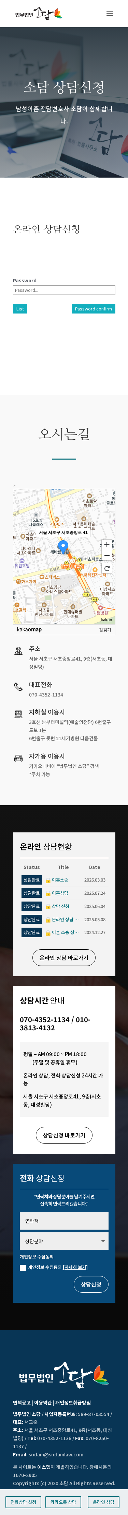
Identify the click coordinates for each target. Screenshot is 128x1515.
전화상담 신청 (23, 1502)
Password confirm (93, 308)
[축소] (107, 555)
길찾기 (105, 629)
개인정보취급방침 (73, 1402)
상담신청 (91, 1284)
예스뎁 (44, 1466)
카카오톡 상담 (63, 1502)
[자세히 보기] (75, 1267)
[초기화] (107, 568)
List (20, 308)
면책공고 (22, 1402)
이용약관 (43, 1402)
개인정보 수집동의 (58, 1267)
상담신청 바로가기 (64, 1135)
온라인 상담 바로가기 (64, 957)
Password (25, 280)
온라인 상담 (103, 1502)
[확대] (107, 544)
